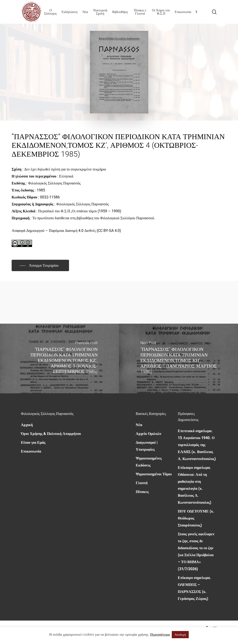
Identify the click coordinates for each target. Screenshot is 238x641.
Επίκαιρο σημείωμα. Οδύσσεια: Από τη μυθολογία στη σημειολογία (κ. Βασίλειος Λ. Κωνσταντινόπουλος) (194, 485)
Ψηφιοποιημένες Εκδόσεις (149, 461)
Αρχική (27, 425)
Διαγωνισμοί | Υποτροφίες (147, 446)
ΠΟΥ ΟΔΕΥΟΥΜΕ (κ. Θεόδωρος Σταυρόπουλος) (196, 518)
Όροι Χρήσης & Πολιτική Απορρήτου (51, 433)
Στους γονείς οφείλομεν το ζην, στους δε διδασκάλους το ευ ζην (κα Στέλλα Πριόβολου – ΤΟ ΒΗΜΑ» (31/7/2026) (196, 551)
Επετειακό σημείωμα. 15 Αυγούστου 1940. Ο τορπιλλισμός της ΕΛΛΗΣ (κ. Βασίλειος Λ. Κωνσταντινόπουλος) (197, 445)
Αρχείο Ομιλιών (148, 433)
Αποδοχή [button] (180, 634)
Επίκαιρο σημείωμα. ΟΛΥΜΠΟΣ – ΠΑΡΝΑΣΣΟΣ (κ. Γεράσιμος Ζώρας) (194, 588)
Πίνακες (142, 492)
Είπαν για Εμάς (33, 442)
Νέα (139, 425)
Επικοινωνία (31, 451)
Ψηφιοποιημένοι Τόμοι (154, 474)
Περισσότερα (160, 634)
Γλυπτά (142, 483)
